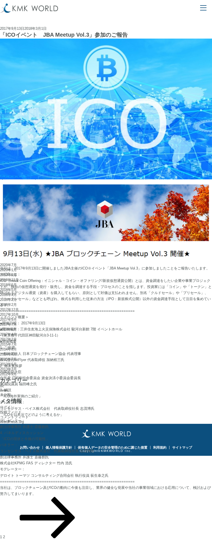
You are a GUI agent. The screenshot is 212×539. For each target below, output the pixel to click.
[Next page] (47, 537)
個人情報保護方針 (59, 447)
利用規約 (159, 447)
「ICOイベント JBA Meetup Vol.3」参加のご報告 (64, 35)
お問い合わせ (30, 447)
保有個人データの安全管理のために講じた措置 (112, 447)
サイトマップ (182, 447)
